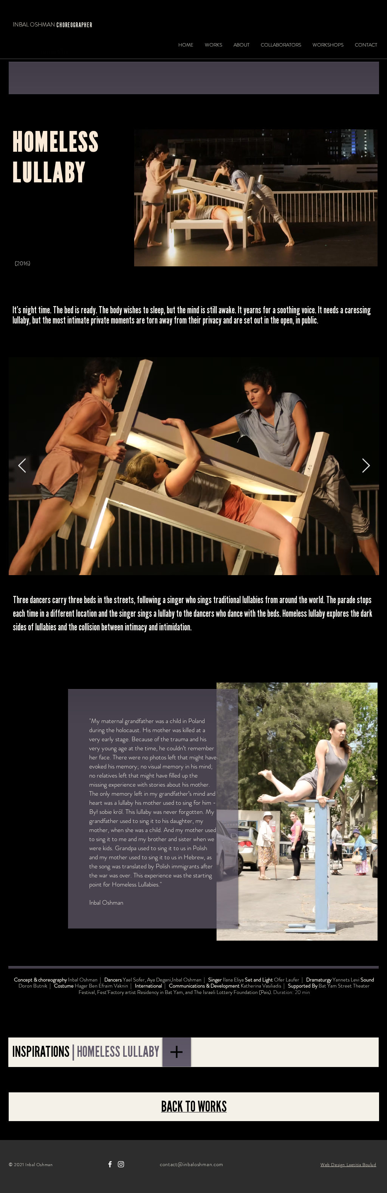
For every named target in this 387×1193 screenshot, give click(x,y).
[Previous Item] (21, 466)
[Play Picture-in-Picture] (354, 257)
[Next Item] (365, 466)
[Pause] (144, 257)
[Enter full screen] (367, 257)
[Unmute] (157, 257)
